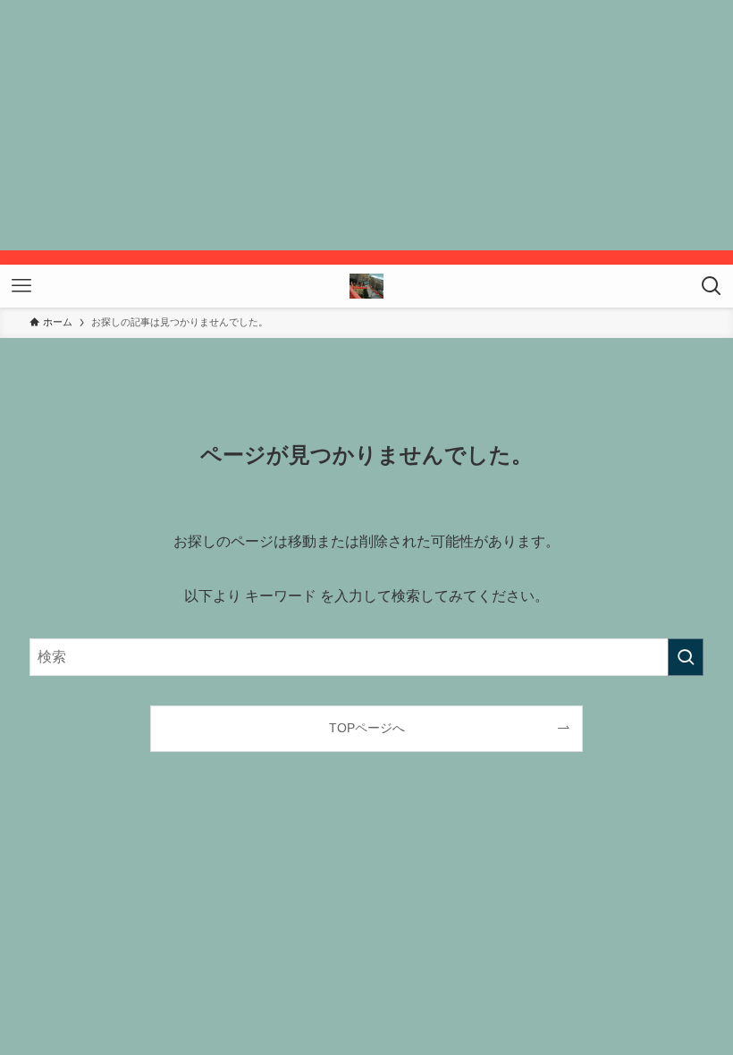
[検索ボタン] (711, 286)
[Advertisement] (366, 125)
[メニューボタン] (21, 286)
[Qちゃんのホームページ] (366, 286)
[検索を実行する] (686, 657)
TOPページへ (367, 728)
